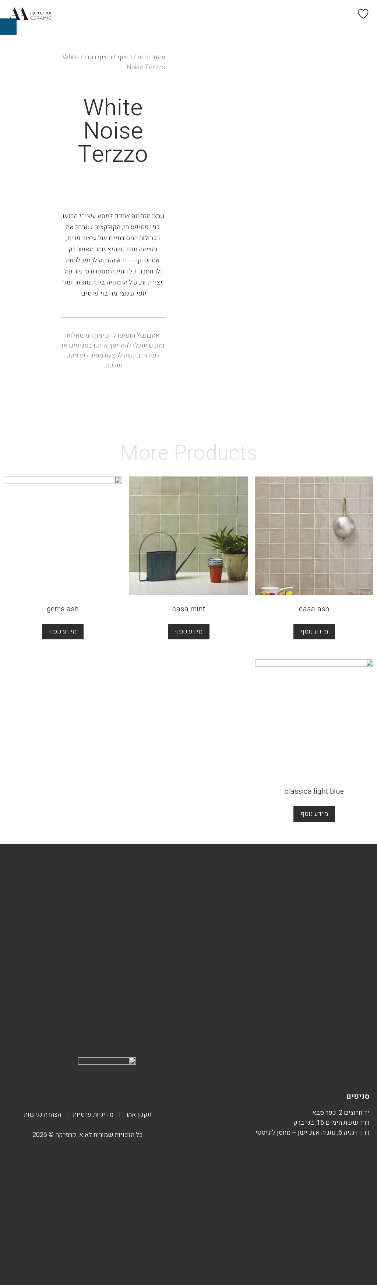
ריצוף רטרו (98, 57)
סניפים (358, 1096)
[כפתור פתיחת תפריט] (230, 14)
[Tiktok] (311, 1072)
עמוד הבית (151, 57)
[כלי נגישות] (8, 26)
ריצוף (124, 57)
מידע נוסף (314, 631)
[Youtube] (291, 1072)
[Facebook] (351, 1072)
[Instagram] (331, 1072)
